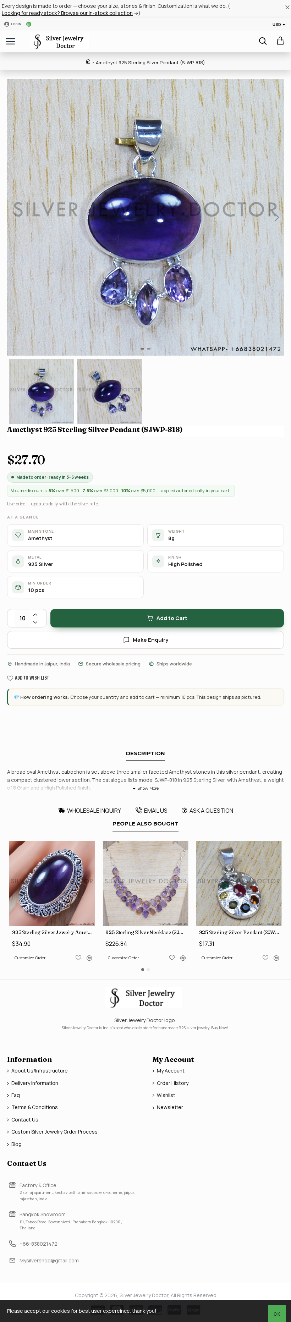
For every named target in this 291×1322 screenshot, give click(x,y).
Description (145, 753)
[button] (14, 217)
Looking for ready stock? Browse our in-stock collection (67, 13)
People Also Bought (145, 824)
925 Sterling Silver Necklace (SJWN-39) (146, 932)
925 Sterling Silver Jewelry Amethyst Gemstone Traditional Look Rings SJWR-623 (53, 932)
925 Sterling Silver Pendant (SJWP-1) (240, 932)
